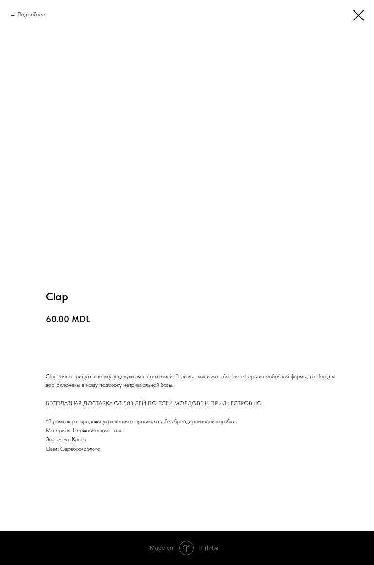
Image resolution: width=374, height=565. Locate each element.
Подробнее (31, 14)
